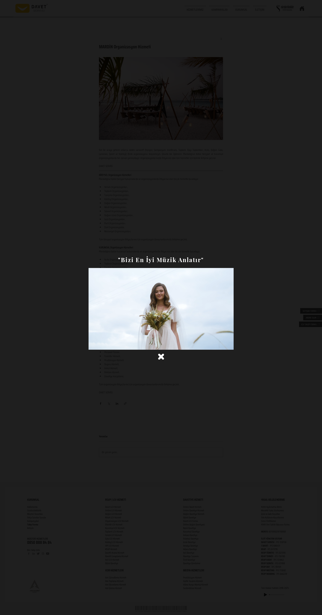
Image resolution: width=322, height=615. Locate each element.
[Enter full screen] (229, 345)
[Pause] (93, 345)
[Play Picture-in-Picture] (223, 345)
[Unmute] (98, 345)
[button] (161, 357)
